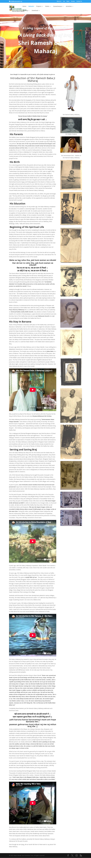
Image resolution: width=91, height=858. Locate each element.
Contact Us (79, 1)
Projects (38, 6)
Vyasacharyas (57, 6)
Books (47, 6)
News (68, 1)
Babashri (31, 6)
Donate (73, 1)
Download (35, 10)
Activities (69, 6)
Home (24, 6)
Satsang (25, 10)
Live (64, 1)
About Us (59, 1)
